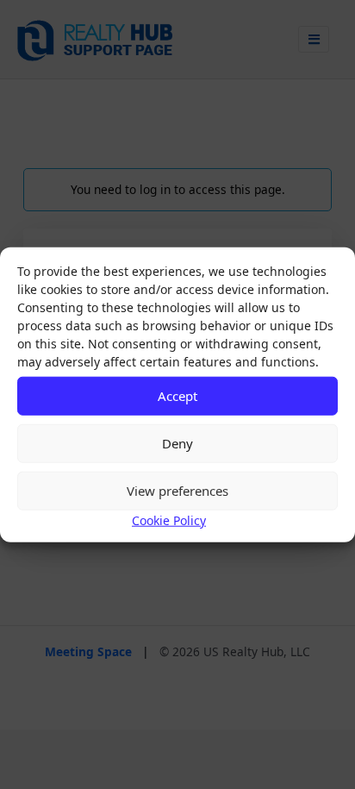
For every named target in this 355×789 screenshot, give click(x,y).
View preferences (177, 490)
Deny (177, 443)
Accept (177, 395)
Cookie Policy (169, 519)
